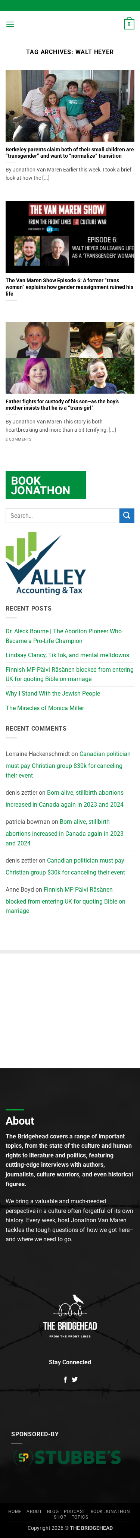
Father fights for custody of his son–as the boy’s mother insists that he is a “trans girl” (62, 404)
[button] (10, 24)
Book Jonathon (110, 1511)
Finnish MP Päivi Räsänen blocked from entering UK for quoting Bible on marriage (70, 674)
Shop (60, 1517)
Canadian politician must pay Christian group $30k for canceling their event (68, 764)
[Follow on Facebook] (65, 1380)
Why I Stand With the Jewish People (53, 693)
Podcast (74, 1511)
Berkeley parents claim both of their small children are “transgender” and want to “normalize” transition (70, 152)
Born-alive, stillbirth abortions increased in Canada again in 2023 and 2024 (65, 798)
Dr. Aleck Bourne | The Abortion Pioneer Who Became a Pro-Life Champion (64, 636)
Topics (80, 1517)
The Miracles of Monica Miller (45, 708)
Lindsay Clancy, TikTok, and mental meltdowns (67, 655)
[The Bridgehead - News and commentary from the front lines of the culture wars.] (69, 24)
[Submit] (126, 515)
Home (15, 1511)
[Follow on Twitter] (75, 1380)
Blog (53, 1511)
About (34, 1511)
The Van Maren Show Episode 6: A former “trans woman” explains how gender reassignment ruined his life (69, 286)
